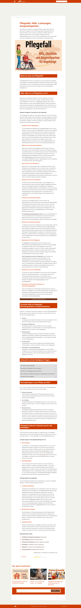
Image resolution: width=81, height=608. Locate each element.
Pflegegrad (26, 242)
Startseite (13, 17)
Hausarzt (26, 319)
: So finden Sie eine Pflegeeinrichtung (33, 546)
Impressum (40, 606)
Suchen (54, 590)
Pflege (17, 17)
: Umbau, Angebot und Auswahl (35, 542)
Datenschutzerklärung (34, 606)
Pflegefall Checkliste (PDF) (38, 299)
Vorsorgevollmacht (26, 281)
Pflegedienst (33, 499)
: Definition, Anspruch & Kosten (32, 539)
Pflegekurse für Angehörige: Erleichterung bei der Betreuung (55, 583)
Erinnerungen (43, 454)
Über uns (45, 606)
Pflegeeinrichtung (28, 157)
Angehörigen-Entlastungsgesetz (31, 214)
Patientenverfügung (40, 279)
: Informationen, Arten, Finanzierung (33, 544)
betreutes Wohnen (45, 451)
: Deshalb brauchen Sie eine (33, 549)
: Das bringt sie (34, 537)
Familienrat (39, 101)
